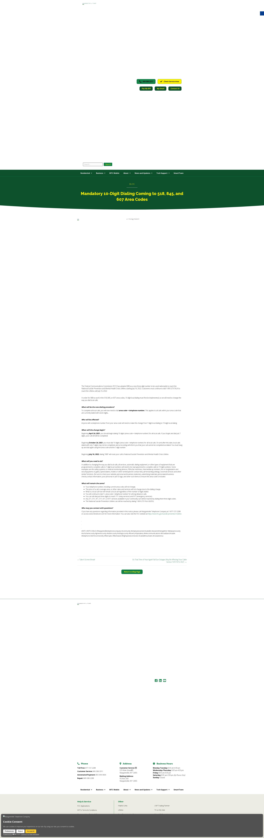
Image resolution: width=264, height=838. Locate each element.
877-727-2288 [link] (90, 768)
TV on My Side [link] (159, 810)
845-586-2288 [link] (89, 778)
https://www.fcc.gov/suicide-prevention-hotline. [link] (165, 514)
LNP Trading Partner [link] (162, 806)
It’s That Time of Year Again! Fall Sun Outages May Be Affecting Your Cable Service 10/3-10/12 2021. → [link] (159, 560)
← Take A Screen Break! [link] (86, 559)
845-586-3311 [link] (98, 771)
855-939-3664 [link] (101, 775)
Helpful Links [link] (122, 806)
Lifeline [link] (120, 810)
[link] (96, 80)
